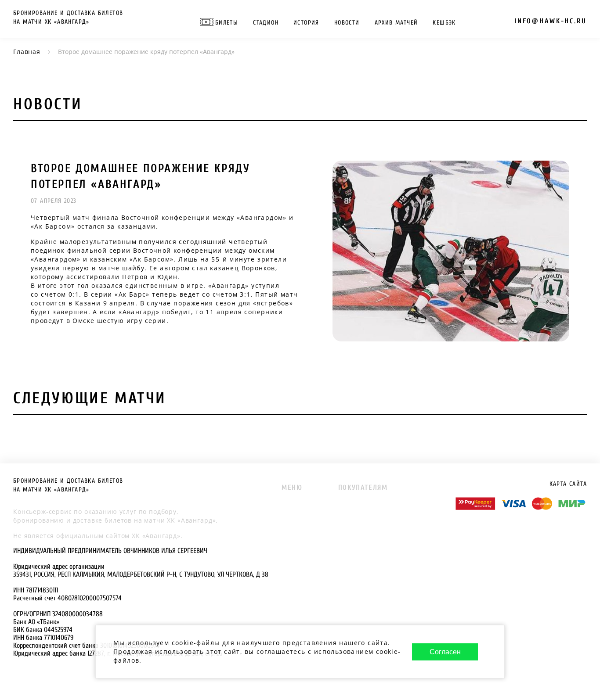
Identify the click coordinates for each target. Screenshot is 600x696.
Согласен (445, 652)
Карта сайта (568, 484)
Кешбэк (444, 22)
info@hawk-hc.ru (550, 21)
